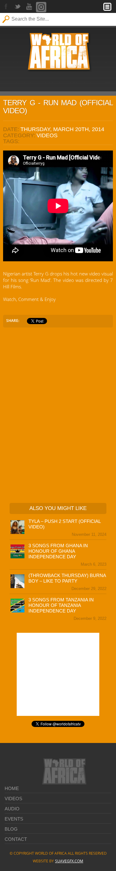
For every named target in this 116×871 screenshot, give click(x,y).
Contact (16, 839)
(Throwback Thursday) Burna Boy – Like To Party (67, 578)
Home (12, 788)
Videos (13, 798)
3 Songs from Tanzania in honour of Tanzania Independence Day (61, 605)
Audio (12, 808)
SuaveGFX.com (69, 861)
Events (14, 818)
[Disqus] (58, 414)
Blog (11, 829)
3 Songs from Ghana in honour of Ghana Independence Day (58, 551)
